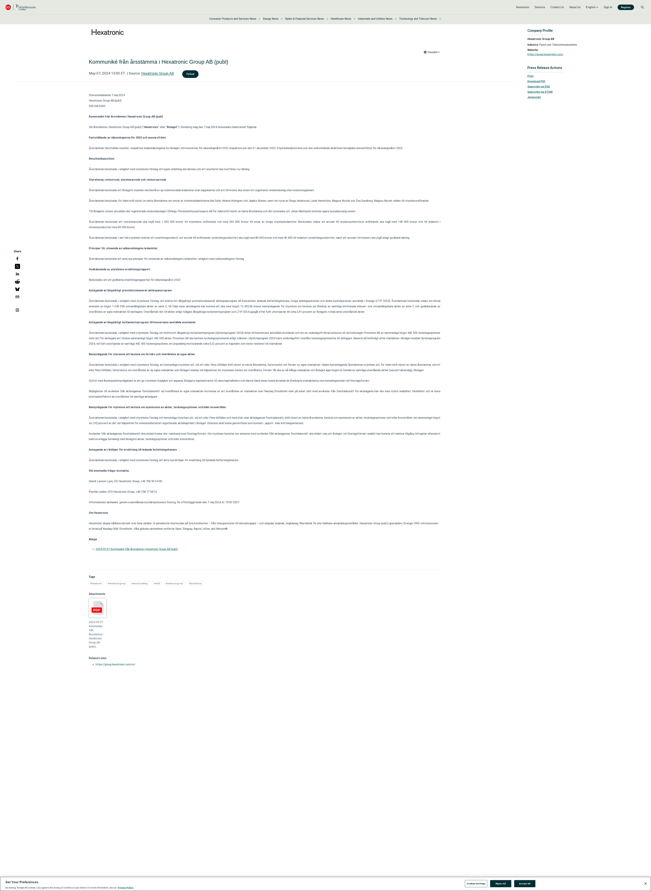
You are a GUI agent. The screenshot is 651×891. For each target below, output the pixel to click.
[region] (325, 884)
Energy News (271, 18)
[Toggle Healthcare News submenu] (354, 19)
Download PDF (536, 81)
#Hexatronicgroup (117, 583)
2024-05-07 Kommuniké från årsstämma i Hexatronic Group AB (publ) (137, 549)
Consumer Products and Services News (232, 18)
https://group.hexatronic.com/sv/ (115, 664)
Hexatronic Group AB (157, 73)
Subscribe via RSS (538, 86)
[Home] (20, 7)
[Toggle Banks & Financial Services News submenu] (327, 19)
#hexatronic (96, 583)
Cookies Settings (476, 883)
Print (530, 76)
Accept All (524, 883)
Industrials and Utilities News (375, 18)
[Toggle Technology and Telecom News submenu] (440, 19)
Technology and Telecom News (418, 18)
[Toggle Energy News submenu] (281, 19)
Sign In (608, 7)
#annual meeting (140, 583)
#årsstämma (195, 583)
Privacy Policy (125, 887)
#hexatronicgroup (174, 583)
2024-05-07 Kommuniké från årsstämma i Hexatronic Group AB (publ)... (96, 634)
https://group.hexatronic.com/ (545, 54)
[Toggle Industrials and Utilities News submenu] (395, 19)
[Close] (645, 883)
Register (626, 7)
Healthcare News (341, 18)
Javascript (534, 97)
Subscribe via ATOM (540, 92)
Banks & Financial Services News (304, 18)
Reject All (501, 883)
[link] (522, 7)
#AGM (157, 583)
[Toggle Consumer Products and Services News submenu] (259, 19)
